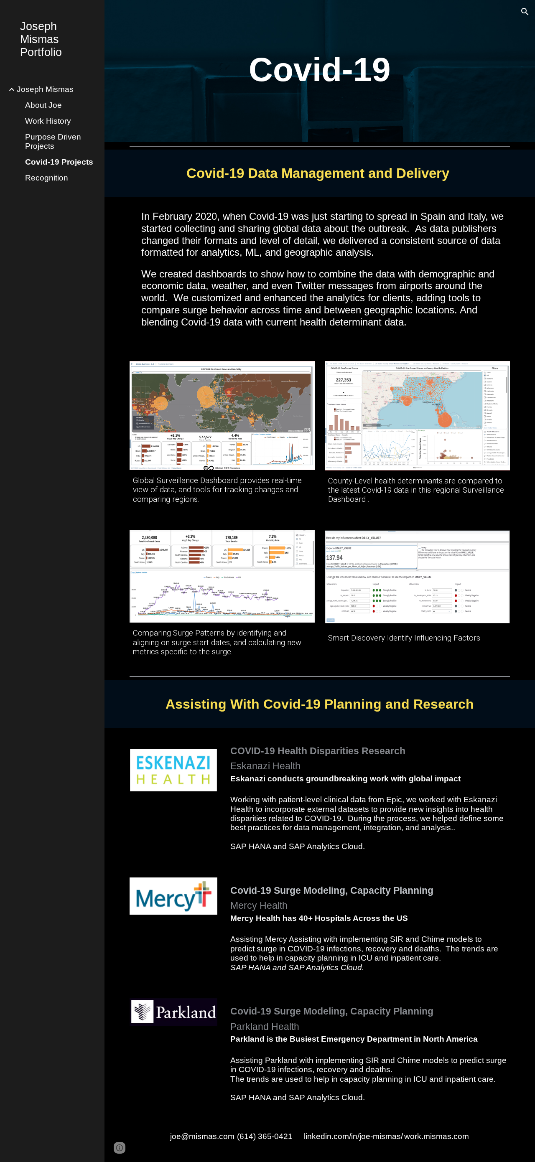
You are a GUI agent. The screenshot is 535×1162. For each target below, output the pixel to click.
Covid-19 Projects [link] (59, 162)
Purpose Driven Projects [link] (53, 141)
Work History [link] (48, 121)
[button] (525, 12)
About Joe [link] (43, 105)
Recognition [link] (46, 177)
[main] (319, 70)
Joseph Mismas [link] (45, 89)
